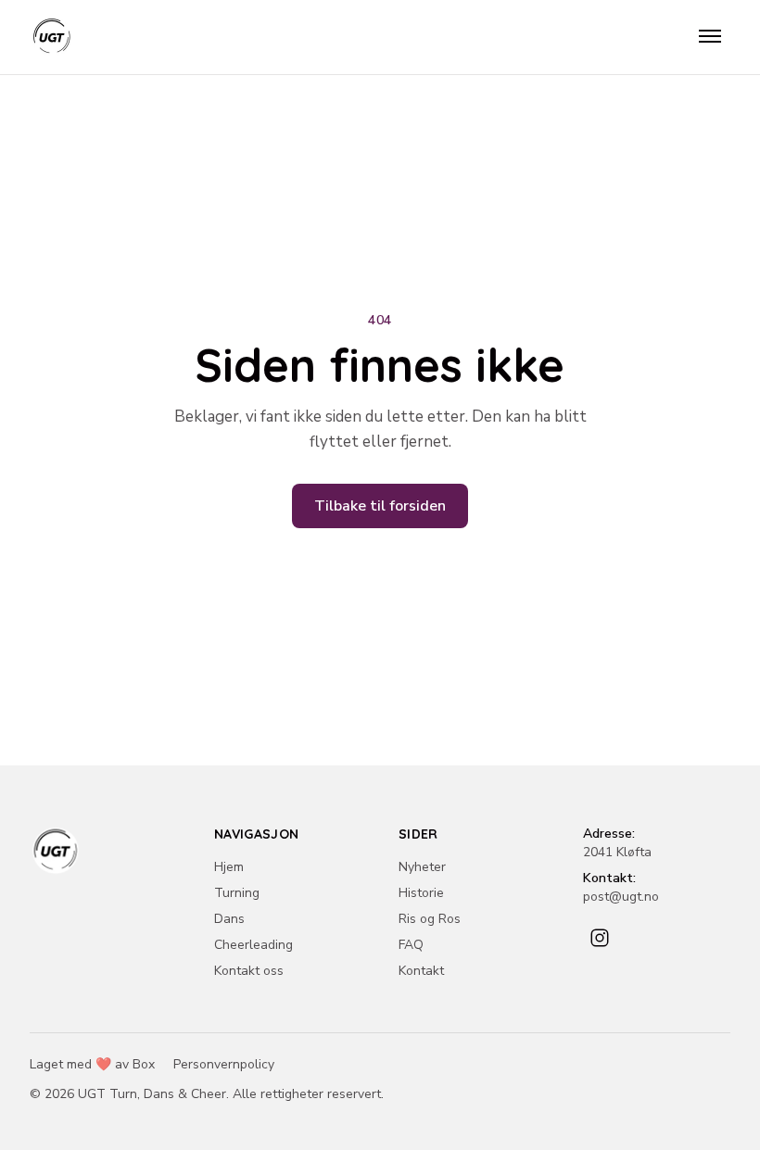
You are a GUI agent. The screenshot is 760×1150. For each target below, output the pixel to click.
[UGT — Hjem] (52, 37)
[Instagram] (599, 937)
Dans (229, 919)
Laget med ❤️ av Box (92, 1064)
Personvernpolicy (223, 1064)
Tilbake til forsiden (380, 506)
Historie (421, 893)
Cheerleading (253, 945)
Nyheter (422, 867)
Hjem (229, 867)
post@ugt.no (621, 896)
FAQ (411, 945)
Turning (237, 893)
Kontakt (421, 970)
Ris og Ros (430, 919)
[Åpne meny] (710, 37)
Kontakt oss (249, 970)
